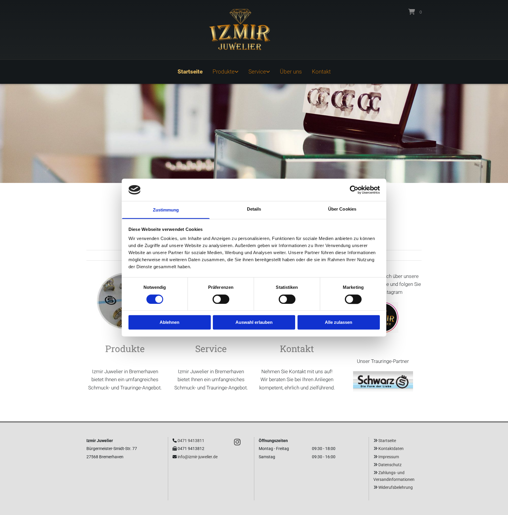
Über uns (291, 71)
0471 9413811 (191, 440)
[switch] (221, 299)
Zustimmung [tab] (166, 210)
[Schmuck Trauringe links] (236, 72)
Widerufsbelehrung (395, 487)
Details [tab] (254, 209)
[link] (225, 72)
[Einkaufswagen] (411, 12)
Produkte (224, 71)
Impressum (388, 456)
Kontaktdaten (391, 448)
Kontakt (321, 71)
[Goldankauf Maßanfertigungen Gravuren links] (268, 72)
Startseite (190, 71)
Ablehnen (169, 322)
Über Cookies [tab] (342, 209)
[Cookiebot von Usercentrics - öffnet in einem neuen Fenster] (354, 189)
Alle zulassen (338, 322)
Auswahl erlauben (254, 322)
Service (257, 71)
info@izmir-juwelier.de (198, 456)
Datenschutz (390, 464)
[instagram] (237, 441)
